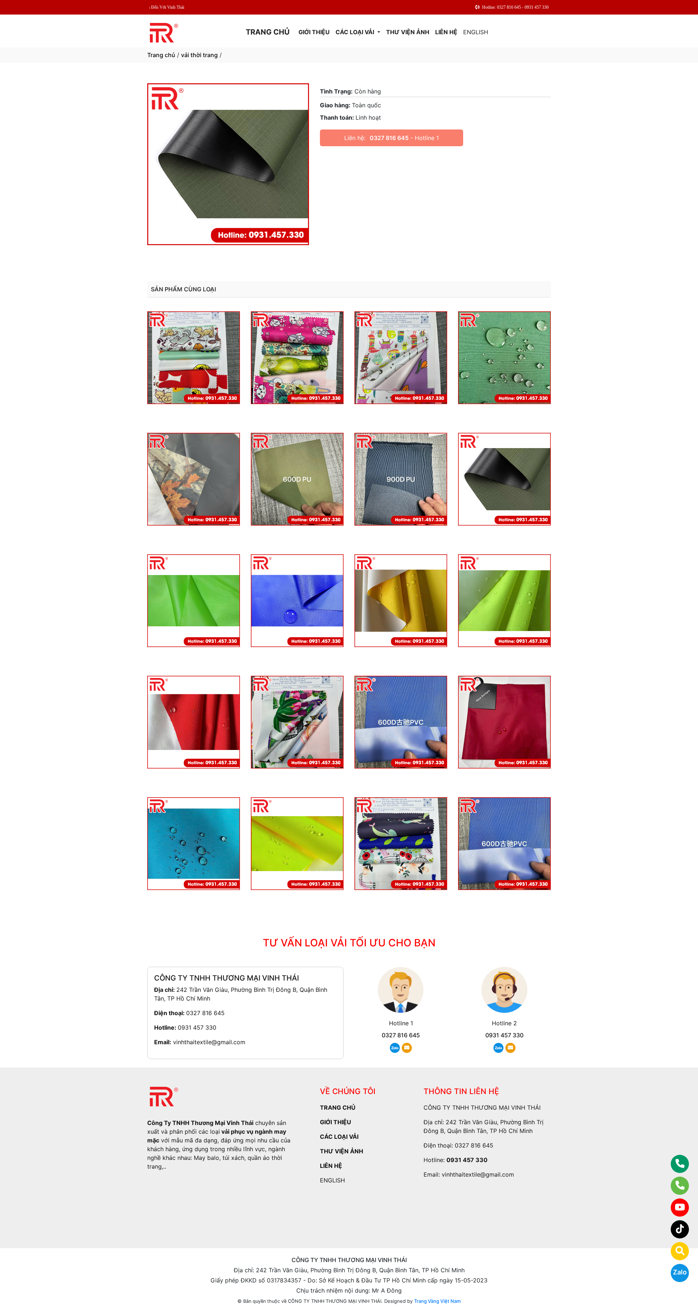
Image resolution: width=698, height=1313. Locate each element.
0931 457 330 (197, 1027)
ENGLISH (475, 32)
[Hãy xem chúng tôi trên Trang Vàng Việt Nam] (675, 1251)
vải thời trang (199, 55)
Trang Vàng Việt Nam (437, 1301)
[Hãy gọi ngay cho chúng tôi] (675, 1185)
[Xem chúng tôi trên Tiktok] (675, 1229)
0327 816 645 (389, 137)
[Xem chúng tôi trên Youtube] (675, 1207)
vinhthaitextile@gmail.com (209, 1042)
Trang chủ (161, 55)
